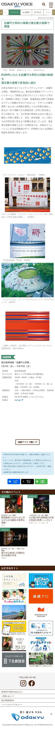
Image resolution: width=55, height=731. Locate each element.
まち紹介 (26, 12)
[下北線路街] (14, 659)
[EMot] (14, 628)
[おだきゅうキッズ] (41, 580)
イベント (14, 12)
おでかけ (38, 12)
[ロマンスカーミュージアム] (41, 612)
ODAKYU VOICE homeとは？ (12, 692)
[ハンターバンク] (14, 643)
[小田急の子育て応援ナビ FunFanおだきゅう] (14, 596)
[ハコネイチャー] (41, 659)
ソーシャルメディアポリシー (11, 705)
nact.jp (18, 400)
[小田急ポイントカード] (41, 628)
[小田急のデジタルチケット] (41, 643)
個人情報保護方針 (7, 700)
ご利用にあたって (7, 696)
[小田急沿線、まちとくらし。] (14, 580)
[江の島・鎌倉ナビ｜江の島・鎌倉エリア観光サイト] (14, 612)
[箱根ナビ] (41, 596)
